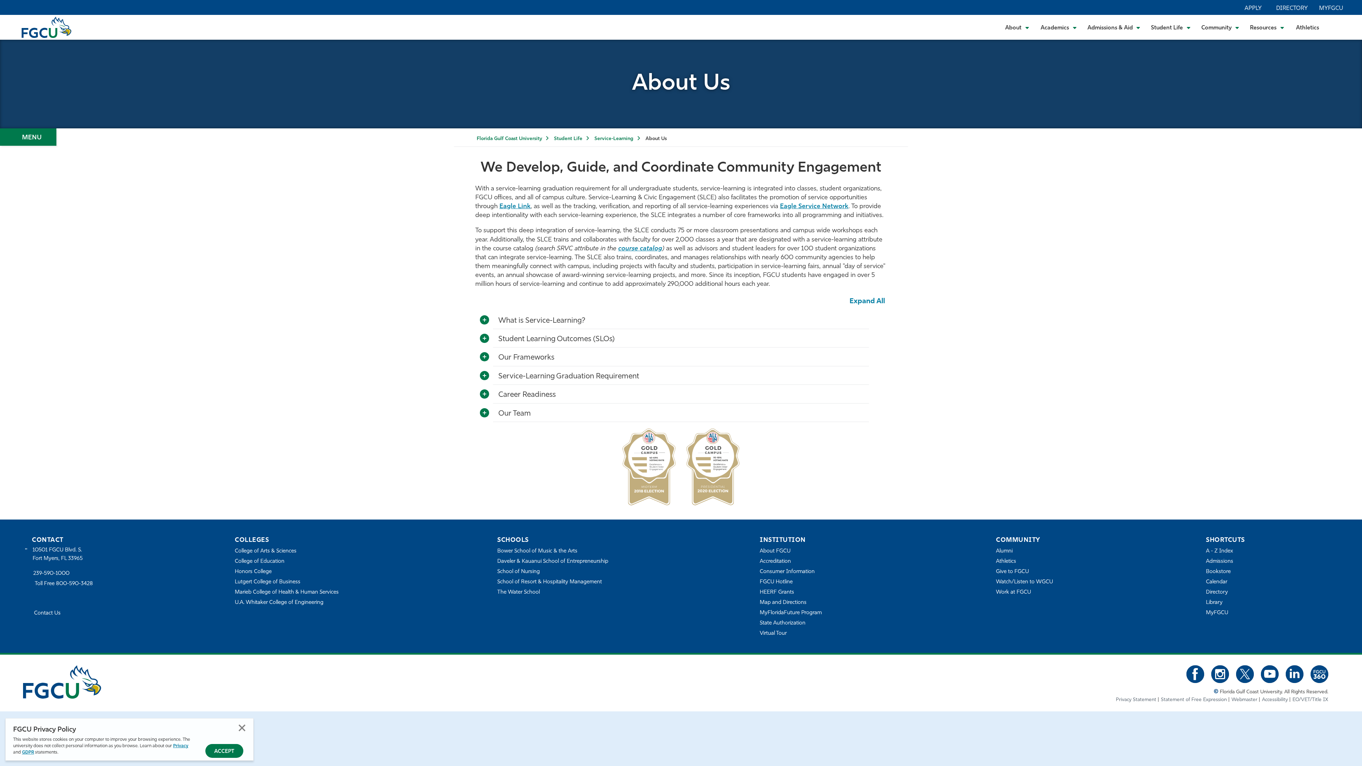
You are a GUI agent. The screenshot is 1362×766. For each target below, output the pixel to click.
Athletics (1307, 28)
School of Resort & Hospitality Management (549, 582)
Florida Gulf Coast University (509, 138)
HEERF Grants (777, 592)
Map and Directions (783, 602)
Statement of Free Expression (1194, 700)
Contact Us (47, 613)
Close (242, 727)
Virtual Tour (773, 633)
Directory (1292, 8)
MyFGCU (1331, 8)
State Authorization (782, 623)
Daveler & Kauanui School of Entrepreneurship (552, 561)
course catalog (640, 249)
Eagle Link (515, 207)
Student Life (568, 138)
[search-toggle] (1337, 27)
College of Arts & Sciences (266, 551)
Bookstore (1218, 571)
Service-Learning (613, 138)
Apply (1253, 8)
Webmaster (1244, 700)
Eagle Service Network (814, 207)
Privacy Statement (1136, 700)
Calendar (1216, 582)
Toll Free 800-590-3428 (64, 584)
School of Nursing (518, 571)
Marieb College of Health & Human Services (287, 592)
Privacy (180, 746)
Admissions (1219, 561)
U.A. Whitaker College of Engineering (279, 602)
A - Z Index (1219, 551)
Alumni (1004, 551)
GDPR (28, 752)
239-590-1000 (51, 573)
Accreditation (775, 561)
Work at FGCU (1013, 592)
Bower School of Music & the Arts (537, 551)
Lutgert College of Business (267, 582)
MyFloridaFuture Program (791, 613)
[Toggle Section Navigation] (28, 137)
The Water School (518, 592)
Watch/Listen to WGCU (1024, 582)
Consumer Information (787, 571)
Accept (224, 751)
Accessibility (1275, 700)
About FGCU (775, 551)
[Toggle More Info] (484, 320)
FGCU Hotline (776, 582)
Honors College (253, 571)
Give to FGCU (1012, 571)
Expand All (867, 301)
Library (1214, 602)
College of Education (259, 561)
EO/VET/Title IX (1310, 700)
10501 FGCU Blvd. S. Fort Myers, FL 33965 (58, 554)
